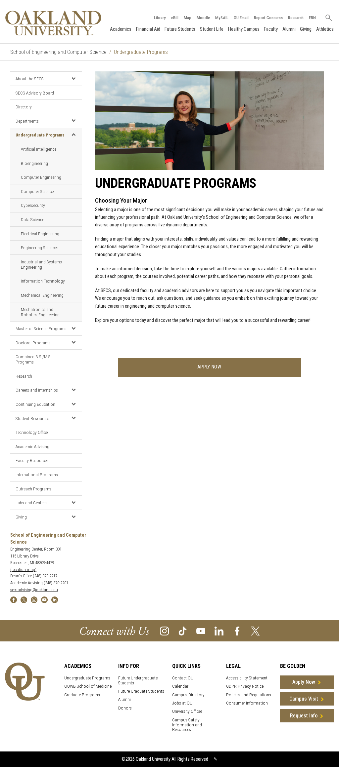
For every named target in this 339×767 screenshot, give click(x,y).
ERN (312, 17)
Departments (27, 121)
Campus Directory (188, 694)
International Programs (37, 474)
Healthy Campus (244, 29)
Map (187, 17)
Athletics (325, 29)
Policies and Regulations (248, 694)
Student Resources (32, 418)
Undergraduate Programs (40, 134)
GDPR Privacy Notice (245, 686)
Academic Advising (32, 446)
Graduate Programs (82, 694)
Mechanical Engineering (42, 295)
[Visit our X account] (255, 631)
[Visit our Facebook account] (237, 631)
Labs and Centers (31, 502)
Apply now (209, 367)
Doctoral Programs (33, 342)
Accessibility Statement (246, 677)
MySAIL (221, 17)
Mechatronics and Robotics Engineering (40, 312)
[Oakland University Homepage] (53, 23)
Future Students (180, 29)
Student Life (211, 29)
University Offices (187, 711)
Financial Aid (148, 29)
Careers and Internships (37, 390)
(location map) (23, 569)
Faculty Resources (32, 460)
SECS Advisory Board (35, 93)
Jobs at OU (182, 703)
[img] (13, 599)
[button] (74, 78)
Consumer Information (247, 703)
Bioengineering (34, 163)
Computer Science (37, 191)
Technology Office (32, 432)
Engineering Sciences (40, 247)
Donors (125, 708)
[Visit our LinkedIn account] (219, 631)
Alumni (289, 29)
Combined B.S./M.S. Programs (34, 359)
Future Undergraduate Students (138, 680)
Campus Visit (303, 699)
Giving (306, 29)
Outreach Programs (33, 488)
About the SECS (30, 78)
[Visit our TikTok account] (182, 631)
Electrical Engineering (40, 233)
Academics (120, 29)
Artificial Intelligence (38, 149)
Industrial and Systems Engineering (41, 264)
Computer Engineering (41, 177)
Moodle (203, 17)
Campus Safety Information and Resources (187, 724)
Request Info (303, 715)
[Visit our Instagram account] (164, 631)
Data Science (32, 219)
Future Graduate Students (141, 691)
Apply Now (303, 682)
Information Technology (43, 281)
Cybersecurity (33, 205)
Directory (24, 106)
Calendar (180, 686)
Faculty (271, 29)
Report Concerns (268, 17)
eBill (174, 17)
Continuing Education (35, 404)
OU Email (241, 17)
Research (296, 17)
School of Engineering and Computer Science (58, 52)
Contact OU (182, 677)
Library (160, 17)
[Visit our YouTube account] (200, 631)
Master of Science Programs (41, 328)
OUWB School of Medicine (88, 686)
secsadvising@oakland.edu (34, 589)
